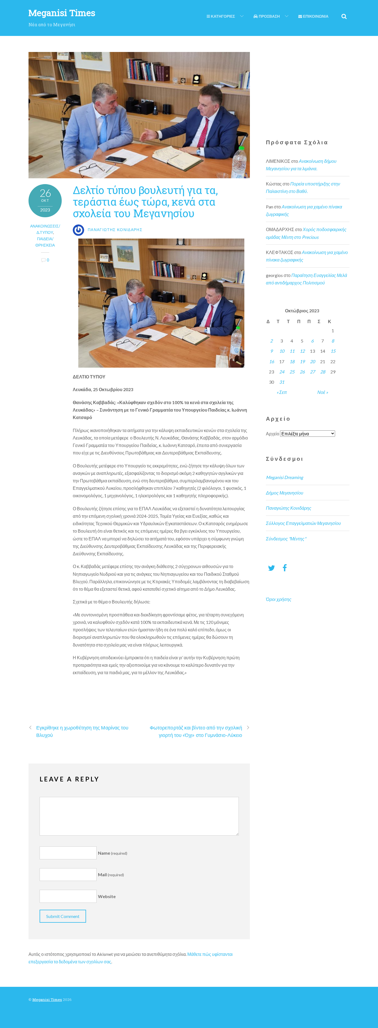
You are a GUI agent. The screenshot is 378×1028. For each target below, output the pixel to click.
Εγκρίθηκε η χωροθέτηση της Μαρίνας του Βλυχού (82, 731)
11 (291, 351)
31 (281, 381)
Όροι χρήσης (278, 599)
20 (312, 361)
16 (271, 361)
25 (291, 371)
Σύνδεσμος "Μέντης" (286, 538)
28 (322, 371)
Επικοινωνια (315, 16)
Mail (111, 874)
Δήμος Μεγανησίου (284, 492)
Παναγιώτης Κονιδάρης (288, 508)
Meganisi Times (47, 999)
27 (312, 371)
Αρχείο (272, 433)
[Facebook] (284, 567)
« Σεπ (281, 392)
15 (332, 351)
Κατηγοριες (222, 16)
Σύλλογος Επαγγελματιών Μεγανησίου (303, 523)
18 (291, 361)
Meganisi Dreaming (284, 477)
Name (112, 853)
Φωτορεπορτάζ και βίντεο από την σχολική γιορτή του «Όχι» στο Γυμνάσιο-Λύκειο (196, 731)
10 (281, 351)
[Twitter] (271, 567)
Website (107, 896)
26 (302, 371)
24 (281, 371)
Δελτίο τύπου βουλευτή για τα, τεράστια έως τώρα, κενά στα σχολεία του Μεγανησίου (145, 201)
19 (302, 361)
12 (302, 351)
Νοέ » (322, 392)
